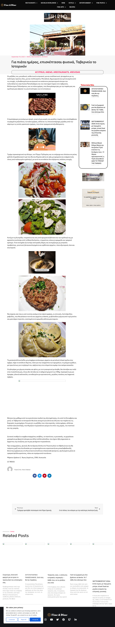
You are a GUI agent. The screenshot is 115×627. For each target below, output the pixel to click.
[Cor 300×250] (42, 262)
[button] (35, 476)
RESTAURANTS (30, 3)
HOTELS (71, 3)
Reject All (23, 619)
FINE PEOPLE (100, 3)
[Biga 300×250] (42, 139)
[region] (23, 614)
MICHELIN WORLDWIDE (48, 3)
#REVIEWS (75, 72)
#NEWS (48, 72)
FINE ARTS (60, 7)
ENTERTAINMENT (85, 3)
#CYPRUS (39, 72)
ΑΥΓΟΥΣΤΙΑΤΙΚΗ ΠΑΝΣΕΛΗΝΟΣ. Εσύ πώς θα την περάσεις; (34, 577)
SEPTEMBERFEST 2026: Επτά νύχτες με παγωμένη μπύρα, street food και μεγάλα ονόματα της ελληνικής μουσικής (98, 128)
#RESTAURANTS (61, 72)
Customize (12, 619)
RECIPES (72, 7)
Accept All (35, 619)
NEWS (29, 57)
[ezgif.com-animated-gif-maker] (42, 104)
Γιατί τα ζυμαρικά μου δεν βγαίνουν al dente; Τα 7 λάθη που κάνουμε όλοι (79, 577)
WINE (63, 3)
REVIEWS (45, 57)
